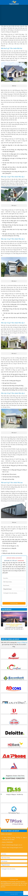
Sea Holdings (4, 881)
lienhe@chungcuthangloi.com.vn (14, 845)
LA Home (18, 881)
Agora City (21, 885)
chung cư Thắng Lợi (22, 642)
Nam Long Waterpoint (6, 883)
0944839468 (9, 842)
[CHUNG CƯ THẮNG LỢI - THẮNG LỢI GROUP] (14, 2)
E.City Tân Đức (14, 885)
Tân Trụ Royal (24, 883)
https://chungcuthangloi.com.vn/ (15, 847)
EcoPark (23, 881)
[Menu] (2, 2)
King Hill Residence (5, 885)
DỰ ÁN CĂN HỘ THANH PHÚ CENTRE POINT (14, 625)
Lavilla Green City (16, 883)
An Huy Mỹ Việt (11, 881)
